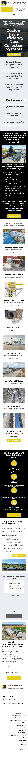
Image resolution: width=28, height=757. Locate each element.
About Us (24, 742)
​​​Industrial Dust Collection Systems (18, 715)
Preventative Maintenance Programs (14, 381)
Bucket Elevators (14, 431)
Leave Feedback (22, 747)
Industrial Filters (14, 327)
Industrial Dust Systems (14, 248)
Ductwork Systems (14, 406)
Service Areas (23, 749)
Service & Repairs (14, 353)
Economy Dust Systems (14, 274)
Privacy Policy (23, 752)
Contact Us (23, 744)
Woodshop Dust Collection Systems (18, 720)
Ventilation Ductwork (21, 725)
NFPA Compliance (22, 732)
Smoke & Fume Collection (14, 300)
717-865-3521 (20, 9)
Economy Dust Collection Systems (18, 717)
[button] (14, 14)
